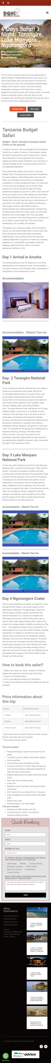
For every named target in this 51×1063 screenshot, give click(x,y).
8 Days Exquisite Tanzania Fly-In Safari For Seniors (36, 1023)
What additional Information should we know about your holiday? (25, 878)
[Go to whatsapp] (6, 1056)
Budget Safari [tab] (17, 109)
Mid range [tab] (34, 109)
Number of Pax (12, 849)
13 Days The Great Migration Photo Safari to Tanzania (36, 949)
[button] (47, 13)
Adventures (11, 863)
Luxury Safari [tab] (25, 115)
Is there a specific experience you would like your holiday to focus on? (25, 859)
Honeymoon (30, 869)
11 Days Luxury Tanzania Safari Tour (35, 974)
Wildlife (23, 863)
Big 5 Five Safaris (14, 869)
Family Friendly (35, 863)
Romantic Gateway (15, 866)
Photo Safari (31, 866)
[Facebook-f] (41, 1046)
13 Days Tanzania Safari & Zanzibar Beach (36, 925)
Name (7, 831)
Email (8, 840)
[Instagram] (45, 1046)
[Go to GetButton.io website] (5, 1060)
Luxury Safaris (13, 872)
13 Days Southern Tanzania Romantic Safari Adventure (37, 999)
